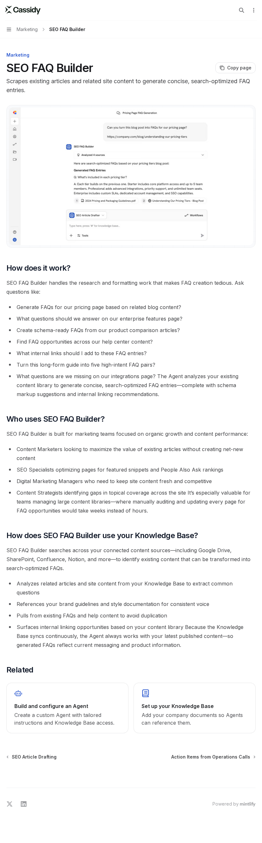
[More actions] (253, 10)
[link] (67, 708)
